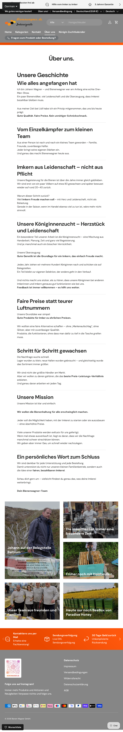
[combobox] (74, 22)
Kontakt (36, 32)
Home (8, 32)
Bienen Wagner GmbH (21, 719)
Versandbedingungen (75, 672)
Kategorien (21, 32)
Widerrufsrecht (72, 678)
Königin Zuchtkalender (72, 32)
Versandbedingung (62, 11)
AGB (66, 690)
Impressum (70, 666)
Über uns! (43, 11)
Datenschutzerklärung (76, 684)
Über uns (50, 32)
